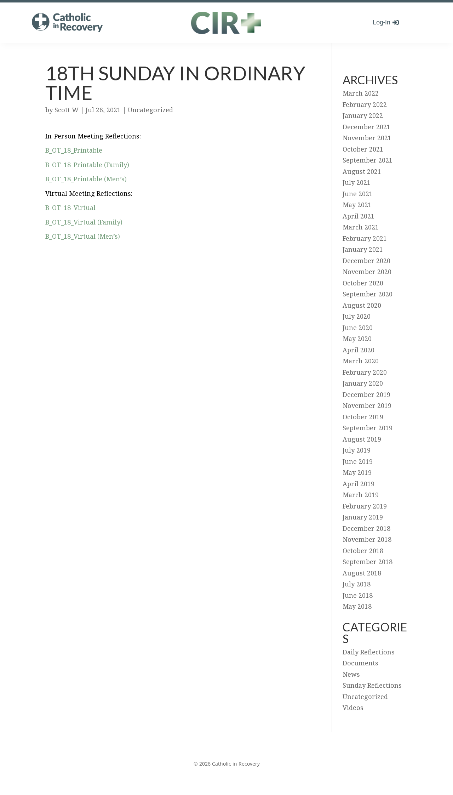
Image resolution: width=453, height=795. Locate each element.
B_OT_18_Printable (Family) (87, 164)
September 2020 (367, 294)
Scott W (67, 110)
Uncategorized (150, 110)
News (351, 674)
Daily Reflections (369, 652)
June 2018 (358, 595)
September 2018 (367, 561)
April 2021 (358, 216)
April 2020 (358, 350)
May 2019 (357, 472)
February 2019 (365, 506)
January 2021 (363, 249)
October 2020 (363, 283)
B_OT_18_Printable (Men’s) (86, 179)
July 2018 (357, 584)
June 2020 (358, 327)
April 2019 (358, 483)
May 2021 (357, 204)
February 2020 (365, 372)
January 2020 (363, 383)
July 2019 (357, 450)
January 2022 (363, 115)
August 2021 (362, 171)
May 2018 (357, 606)
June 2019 (358, 461)
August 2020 (362, 305)
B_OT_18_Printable (73, 150)
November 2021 (367, 138)
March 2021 (361, 227)
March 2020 (361, 361)
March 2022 (361, 93)
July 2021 (357, 182)
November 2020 (367, 271)
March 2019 (361, 494)
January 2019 (363, 517)
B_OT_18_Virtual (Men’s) (82, 236)
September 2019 (367, 428)
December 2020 (366, 260)
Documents (360, 663)
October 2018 (363, 550)
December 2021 (366, 127)
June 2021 (358, 193)
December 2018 (366, 528)
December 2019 (366, 394)
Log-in (381, 22)
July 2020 (357, 316)
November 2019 (367, 405)
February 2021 (365, 238)
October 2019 (363, 417)
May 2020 (357, 338)
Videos (353, 707)
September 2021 (367, 160)
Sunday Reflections (372, 685)
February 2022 (365, 104)
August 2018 (362, 573)
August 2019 (362, 439)
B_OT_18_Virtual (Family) (83, 222)
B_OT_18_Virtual (70, 207)
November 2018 (367, 539)
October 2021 (363, 149)
